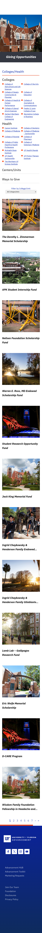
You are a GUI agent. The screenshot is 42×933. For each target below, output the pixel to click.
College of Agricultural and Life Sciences (12, 86)
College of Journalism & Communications (30, 103)
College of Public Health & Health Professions (11, 144)
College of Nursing (12, 137)
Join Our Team (12, 887)
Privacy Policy (11, 899)
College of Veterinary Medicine (31, 143)
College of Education (28, 93)
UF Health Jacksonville (10, 157)
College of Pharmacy (28, 138)
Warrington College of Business (31, 115)
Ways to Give (11, 179)
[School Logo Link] (19, 839)
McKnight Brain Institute (11, 151)
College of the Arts (31, 84)
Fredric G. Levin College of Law (30, 109)
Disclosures (10, 895)
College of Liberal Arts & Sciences (12, 109)
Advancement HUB (14, 867)
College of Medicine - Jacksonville (31, 132)
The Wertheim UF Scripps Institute (11, 162)
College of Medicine (12, 131)
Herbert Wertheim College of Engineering (12, 116)
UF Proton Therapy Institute (31, 157)
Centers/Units (11, 170)
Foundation (10, 891)
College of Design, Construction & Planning (12, 94)
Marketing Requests (14, 875)
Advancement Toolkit (15, 871)
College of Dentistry (31, 128)
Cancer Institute (11, 128)
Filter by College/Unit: (21, 188)
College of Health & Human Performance (12, 103)
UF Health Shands (31, 150)
